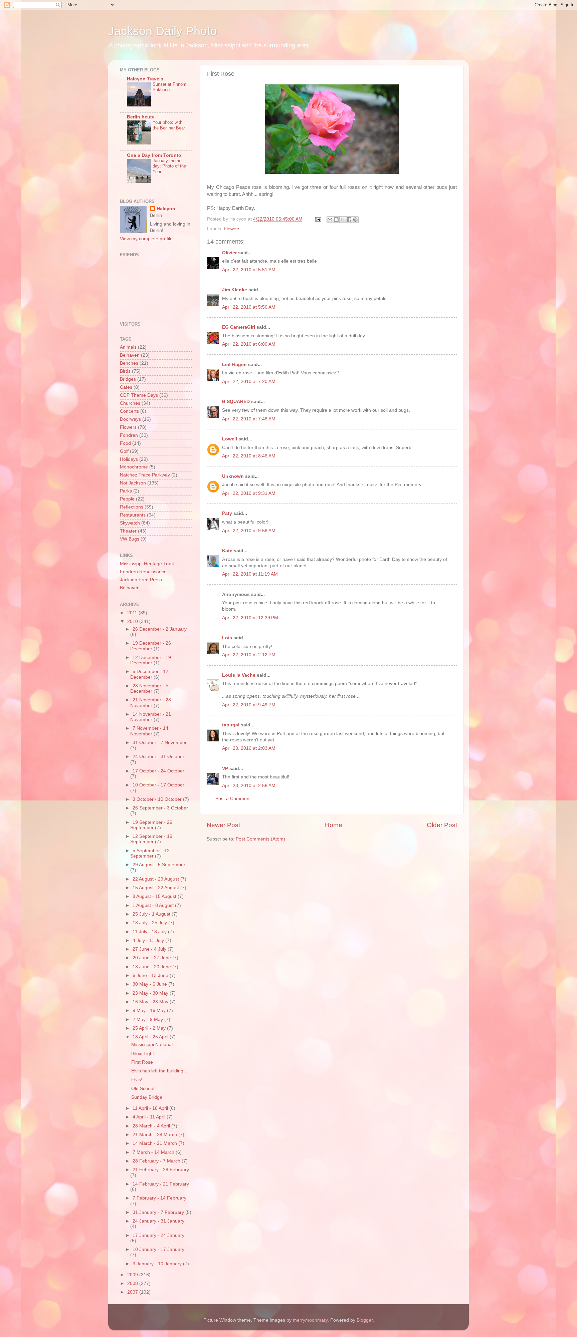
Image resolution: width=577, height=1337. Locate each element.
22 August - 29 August (156, 879)
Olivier (229, 252)
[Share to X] (342, 219)
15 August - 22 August (156, 887)
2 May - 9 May (148, 1019)
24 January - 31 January (158, 1221)
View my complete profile (146, 238)
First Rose (142, 1062)
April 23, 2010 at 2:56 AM (248, 785)
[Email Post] (318, 219)
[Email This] (330, 219)
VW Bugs (129, 539)
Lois (227, 637)
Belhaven (130, 355)
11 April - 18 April (151, 1108)
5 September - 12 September (150, 853)
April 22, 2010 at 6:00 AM (248, 344)
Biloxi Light (142, 1053)
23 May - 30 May (151, 993)
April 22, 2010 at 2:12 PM (248, 654)
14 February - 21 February (161, 1184)
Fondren (129, 435)
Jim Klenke (234, 289)
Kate (227, 550)
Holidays (129, 459)
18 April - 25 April (151, 1036)
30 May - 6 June (150, 984)
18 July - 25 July (150, 922)
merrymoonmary (310, 1320)
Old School (142, 1088)
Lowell (229, 438)
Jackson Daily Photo (162, 31)
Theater (128, 531)
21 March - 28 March (155, 1134)
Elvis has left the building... (159, 1070)
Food (125, 443)
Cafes (126, 387)
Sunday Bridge (146, 1097)
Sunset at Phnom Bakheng (169, 87)
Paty (227, 513)
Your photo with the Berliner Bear (169, 125)
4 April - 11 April (150, 1116)
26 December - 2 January (160, 629)
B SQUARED (236, 401)
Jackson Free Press (141, 579)
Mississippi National (152, 1044)
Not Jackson (133, 482)
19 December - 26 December (150, 646)
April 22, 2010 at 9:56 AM (248, 530)
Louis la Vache (238, 675)
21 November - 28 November (150, 702)
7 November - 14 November (149, 731)
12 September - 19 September (151, 839)
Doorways (130, 419)
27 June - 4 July (150, 949)
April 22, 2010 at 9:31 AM (248, 493)
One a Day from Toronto (154, 155)
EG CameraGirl (238, 327)
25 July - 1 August (152, 914)
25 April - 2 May (150, 1028)
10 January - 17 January (158, 1249)
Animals (128, 347)
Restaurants (133, 515)
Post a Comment (233, 798)
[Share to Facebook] (349, 219)
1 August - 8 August (154, 905)
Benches (129, 363)
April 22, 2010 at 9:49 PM (248, 704)
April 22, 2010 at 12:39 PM (250, 617)
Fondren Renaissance (143, 571)
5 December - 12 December (149, 674)
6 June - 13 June (151, 975)
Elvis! (136, 1079)
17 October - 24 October (158, 770)
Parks (126, 490)
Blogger (365, 1320)
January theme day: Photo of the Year (169, 166)
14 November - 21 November (150, 717)
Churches (130, 403)
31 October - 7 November (160, 742)
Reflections (131, 507)
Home (333, 824)
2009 (133, 1274)
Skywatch (130, 523)
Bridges (128, 379)
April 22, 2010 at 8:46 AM (248, 455)
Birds (125, 371)
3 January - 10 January (158, 1263)
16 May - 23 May (151, 1001)
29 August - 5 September (159, 864)
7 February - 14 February (159, 1198)
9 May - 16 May (150, 1010)
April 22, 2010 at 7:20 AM (248, 381)
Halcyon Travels (145, 78)
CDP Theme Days (139, 395)
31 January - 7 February (159, 1212)
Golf (124, 451)
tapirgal (230, 724)
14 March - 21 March (155, 1143)
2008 (133, 1283)
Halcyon (166, 208)
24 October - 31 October (158, 756)
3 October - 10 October (158, 799)
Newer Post (223, 824)
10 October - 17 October (158, 784)
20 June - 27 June (152, 957)
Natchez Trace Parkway (145, 474)
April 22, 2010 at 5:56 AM (248, 307)
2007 (133, 1292)
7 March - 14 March (154, 1152)
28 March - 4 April (152, 1125)
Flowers (232, 228)
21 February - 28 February (161, 1169)
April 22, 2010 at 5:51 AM (248, 269)
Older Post (442, 824)
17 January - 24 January (158, 1235)
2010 (133, 621)
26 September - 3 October (160, 807)
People (127, 499)
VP (225, 768)
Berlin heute (141, 116)
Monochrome (134, 466)
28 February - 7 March (157, 1160)
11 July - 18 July (150, 931)
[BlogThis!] (336, 219)
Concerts (129, 411)
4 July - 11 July (149, 940)
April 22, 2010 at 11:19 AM (250, 574)
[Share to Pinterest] (355, 219)
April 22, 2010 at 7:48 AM (248, 418)
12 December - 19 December (150, 660)
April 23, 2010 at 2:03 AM (248, 748)
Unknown (233, 476)
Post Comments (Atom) (260, 839)
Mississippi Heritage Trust (147, 563)
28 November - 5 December (149, 688)
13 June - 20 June (152, 966)
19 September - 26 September (151, 825)
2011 (133, 612)
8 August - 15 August (155, 896)
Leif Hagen (234, 364)
